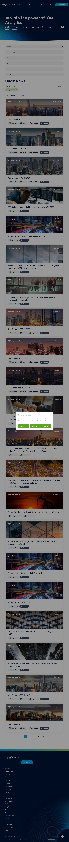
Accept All (45, 426)
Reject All (34, 426)
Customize (23, 426)
